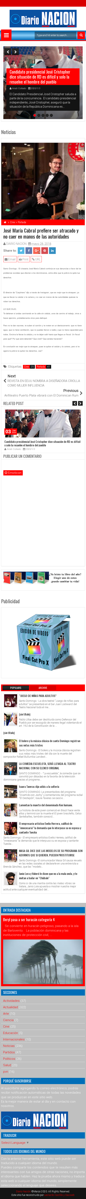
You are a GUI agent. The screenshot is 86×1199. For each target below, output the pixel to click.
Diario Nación (23, 1191)
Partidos (9, 1052)
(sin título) (24, 714)
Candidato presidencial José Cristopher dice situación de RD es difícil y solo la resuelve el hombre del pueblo (40, 77)
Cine (26, 366)
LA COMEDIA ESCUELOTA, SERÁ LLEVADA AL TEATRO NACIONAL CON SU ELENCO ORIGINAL (47, 765)
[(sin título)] (10, 719)
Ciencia (8, 1020)
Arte (6, 1014)
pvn (5, 1071)
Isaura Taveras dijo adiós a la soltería (39, 786)
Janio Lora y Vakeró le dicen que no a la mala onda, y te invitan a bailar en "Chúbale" (48, 875)
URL (37, 259)
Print (25, 259)
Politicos (9, 1059)
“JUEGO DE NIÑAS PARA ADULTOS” (37, 695)
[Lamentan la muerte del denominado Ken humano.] (10, 810)
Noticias (9, 1046)
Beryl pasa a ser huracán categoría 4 (29, 919)
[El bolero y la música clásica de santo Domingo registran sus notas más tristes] (10, 745)
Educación (10, 1033)
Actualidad (10, 1007)
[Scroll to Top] (80, 1193)
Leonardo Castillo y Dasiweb (59, 1195)
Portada (41, 366)
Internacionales (14, 1039)
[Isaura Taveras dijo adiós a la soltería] (10, 791)
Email (11, 259)
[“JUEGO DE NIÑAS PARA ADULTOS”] (10, 700)
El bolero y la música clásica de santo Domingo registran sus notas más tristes (49, 743)
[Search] (81, 35)
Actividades (11, 1001)
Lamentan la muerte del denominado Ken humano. (46, 805)
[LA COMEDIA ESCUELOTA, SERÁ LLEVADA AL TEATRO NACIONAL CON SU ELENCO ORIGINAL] (10, 768)
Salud (7, 1065)
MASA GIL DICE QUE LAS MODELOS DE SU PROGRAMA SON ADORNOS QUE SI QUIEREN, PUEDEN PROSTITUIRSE (50, 852)
